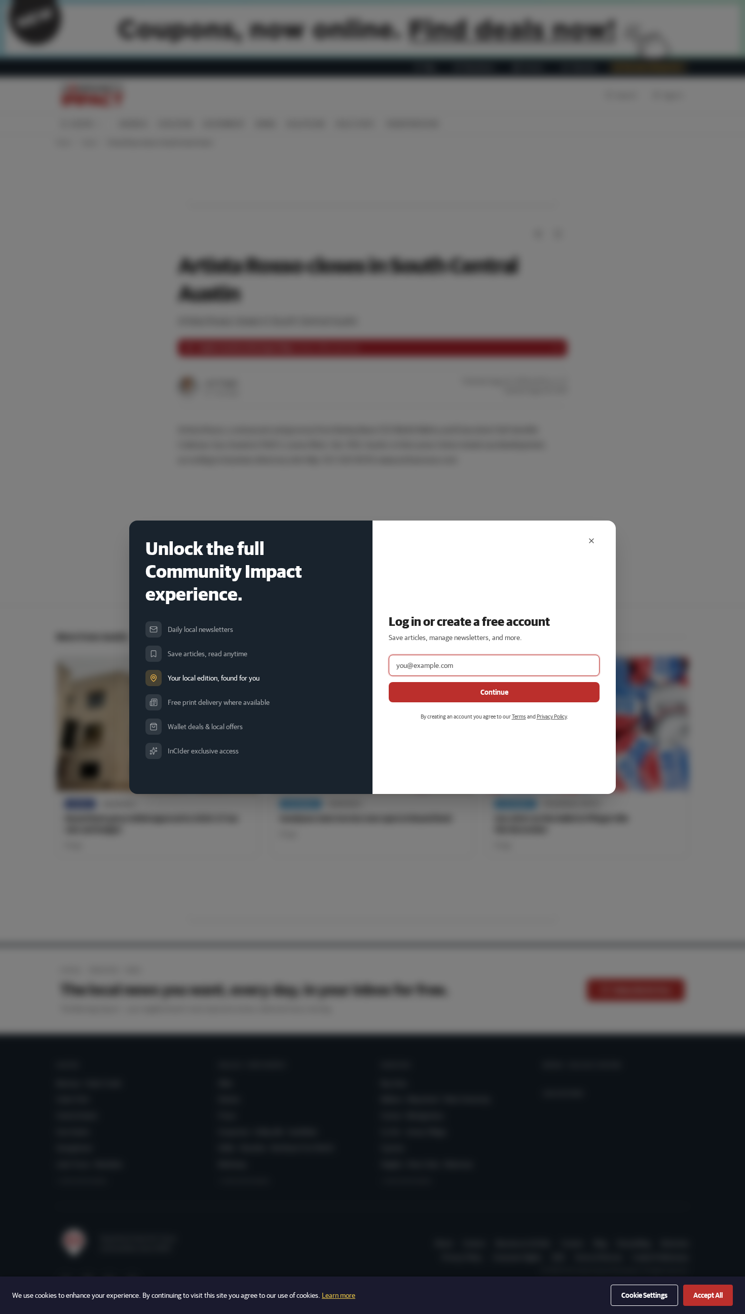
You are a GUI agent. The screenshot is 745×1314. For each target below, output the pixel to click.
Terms (519, 716)
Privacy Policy (552, 716)
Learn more (338, 1295)
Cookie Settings (644, 1295)
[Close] (591, 541)
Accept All (708, 1295)
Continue (494, 692)
